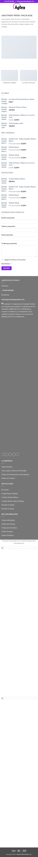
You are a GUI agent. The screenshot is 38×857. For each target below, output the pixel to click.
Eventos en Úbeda (7, 505)
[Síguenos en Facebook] (3, 454)
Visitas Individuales (8, 520)
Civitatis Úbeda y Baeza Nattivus (12, 501)
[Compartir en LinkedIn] (14, 31)
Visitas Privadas (7, 531)
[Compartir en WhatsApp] (2, 31)
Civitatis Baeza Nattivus (9, 493)
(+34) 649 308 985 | (9, 1)
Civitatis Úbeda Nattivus (9, 497)
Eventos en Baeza (7, 509)
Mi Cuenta (5, 490)
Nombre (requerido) (7, 218)
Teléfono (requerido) (8, 226)
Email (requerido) (7, 235)
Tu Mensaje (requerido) (9, 243)
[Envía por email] (10, 31)
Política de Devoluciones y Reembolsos (15, 474)
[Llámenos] (17, 454)
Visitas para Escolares (9, 528)
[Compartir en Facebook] (5, 31)
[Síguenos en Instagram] (6, 454)
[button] (2, 6)
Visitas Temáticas (7, 535)
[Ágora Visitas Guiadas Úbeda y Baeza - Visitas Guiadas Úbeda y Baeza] (19, 6)
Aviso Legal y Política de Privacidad (13, 471)
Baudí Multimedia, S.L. (24, 854)
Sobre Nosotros (6, 467)
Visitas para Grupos (8, 524)
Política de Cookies (8, 478)
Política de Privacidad (18, 260)
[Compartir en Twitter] (7, 31)
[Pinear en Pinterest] (12, 31)
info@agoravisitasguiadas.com (25, 1)
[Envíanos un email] (13, 454)
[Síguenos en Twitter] (10, 454)
